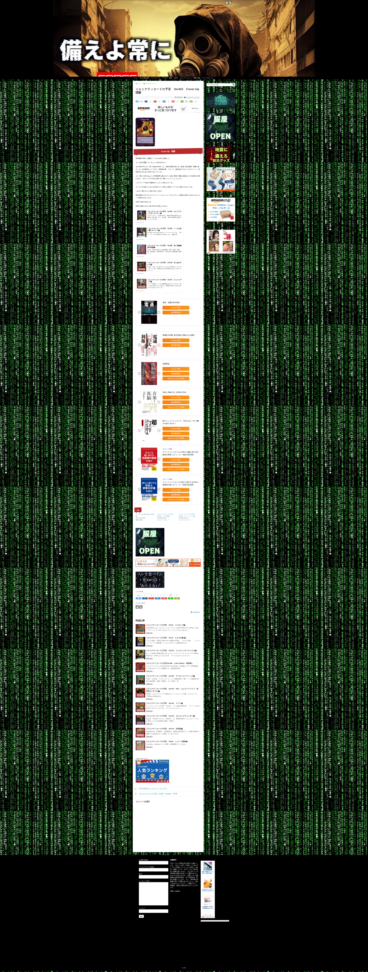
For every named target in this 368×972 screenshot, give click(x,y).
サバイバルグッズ (207, 78)
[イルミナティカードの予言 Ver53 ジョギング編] (140, 629)
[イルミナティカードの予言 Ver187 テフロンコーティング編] (140, 680)
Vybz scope (175, 891)
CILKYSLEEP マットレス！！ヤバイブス (153, 788)
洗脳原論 (166, 364)
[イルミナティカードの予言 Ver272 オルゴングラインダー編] (140, 720)
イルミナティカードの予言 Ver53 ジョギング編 (165, 625)
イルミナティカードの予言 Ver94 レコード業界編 (166, 741)
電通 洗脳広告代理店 (171, 302)
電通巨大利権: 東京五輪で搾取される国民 (179, 335)
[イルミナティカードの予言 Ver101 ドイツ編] (140, 707)
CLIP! (186, 101)
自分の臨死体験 (144, 78)
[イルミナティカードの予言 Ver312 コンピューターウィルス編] (140, 654)
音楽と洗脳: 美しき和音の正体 (174, 392)
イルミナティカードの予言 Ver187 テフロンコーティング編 (171, 676)
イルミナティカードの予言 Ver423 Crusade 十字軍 (158, 793)
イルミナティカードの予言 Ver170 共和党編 (165, 729)
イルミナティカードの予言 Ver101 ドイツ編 (164, 703)
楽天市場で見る (176, 312)
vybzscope (196, 612)
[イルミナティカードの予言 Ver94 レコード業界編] (140, 745)
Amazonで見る (176, 307)
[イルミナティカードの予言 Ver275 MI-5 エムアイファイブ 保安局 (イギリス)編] (140, 692)
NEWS (176, 78)
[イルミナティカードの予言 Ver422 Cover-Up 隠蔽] (164, 101)
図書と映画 (196, 78)
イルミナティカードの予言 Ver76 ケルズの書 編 (166, 638)
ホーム (136, 78)
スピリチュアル (155, 78)
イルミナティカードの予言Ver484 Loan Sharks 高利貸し (169, 663)
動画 (170, 78)
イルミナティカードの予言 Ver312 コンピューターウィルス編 (171, 650)
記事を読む (149, 633)
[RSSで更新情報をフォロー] (230, 2)
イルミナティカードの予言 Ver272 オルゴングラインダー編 (170, 716)
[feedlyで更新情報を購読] (226, 2)
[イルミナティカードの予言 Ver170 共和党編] (140, 732)
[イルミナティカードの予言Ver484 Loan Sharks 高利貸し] (140, 667)
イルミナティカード (185, 78)
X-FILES (164, 78)
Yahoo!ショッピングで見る (176, 378)
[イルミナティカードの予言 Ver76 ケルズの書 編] (140, 641)
